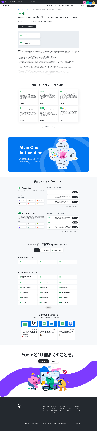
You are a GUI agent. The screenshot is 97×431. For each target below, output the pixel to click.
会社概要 (33, 423)
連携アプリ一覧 (46, 406)
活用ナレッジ (45, 415)
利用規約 (36, 423)
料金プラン (45, 408)
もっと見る (48, 307)
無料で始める (43, 361)
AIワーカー (53, 406)
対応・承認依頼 (54, 410)
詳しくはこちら (34, 1)
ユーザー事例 (61, 5)
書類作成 (61, 415)
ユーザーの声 (45, 410)
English (64, 423)
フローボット (54, 408)
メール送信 (62, 410)
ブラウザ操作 (69, 410)
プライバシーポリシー (42, 423)
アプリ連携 (62, 408)
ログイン (76, 5)
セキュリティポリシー (50, 423)
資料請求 (54, 361)
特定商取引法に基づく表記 (58, 423)
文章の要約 (53, 413)
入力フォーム (69, 406)
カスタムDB (62, 406)
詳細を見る (22, 103)
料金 (72, 5)
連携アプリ (67, 5)
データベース (77, 410)
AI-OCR (61, 413)
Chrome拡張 (53, 415)
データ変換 (69, 408)
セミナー (44, 413)
